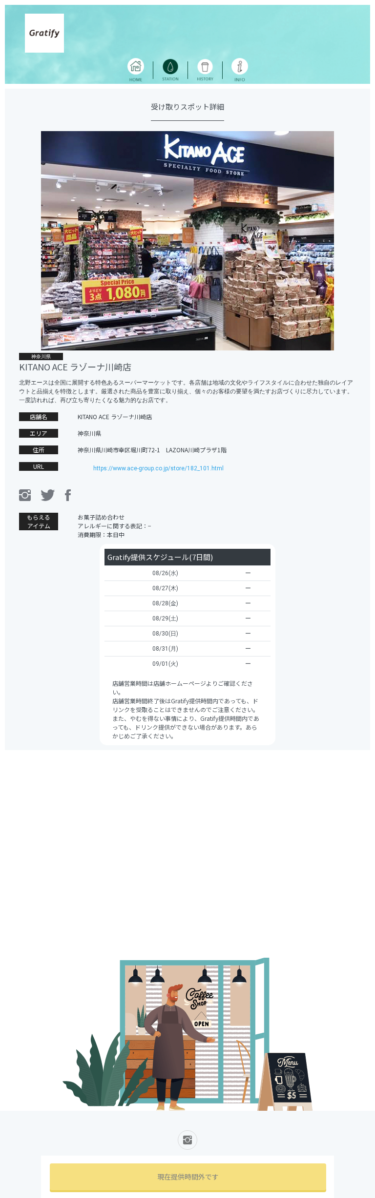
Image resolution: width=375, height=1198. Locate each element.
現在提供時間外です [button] (188, 1176)
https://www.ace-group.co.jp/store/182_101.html (158, 468)
